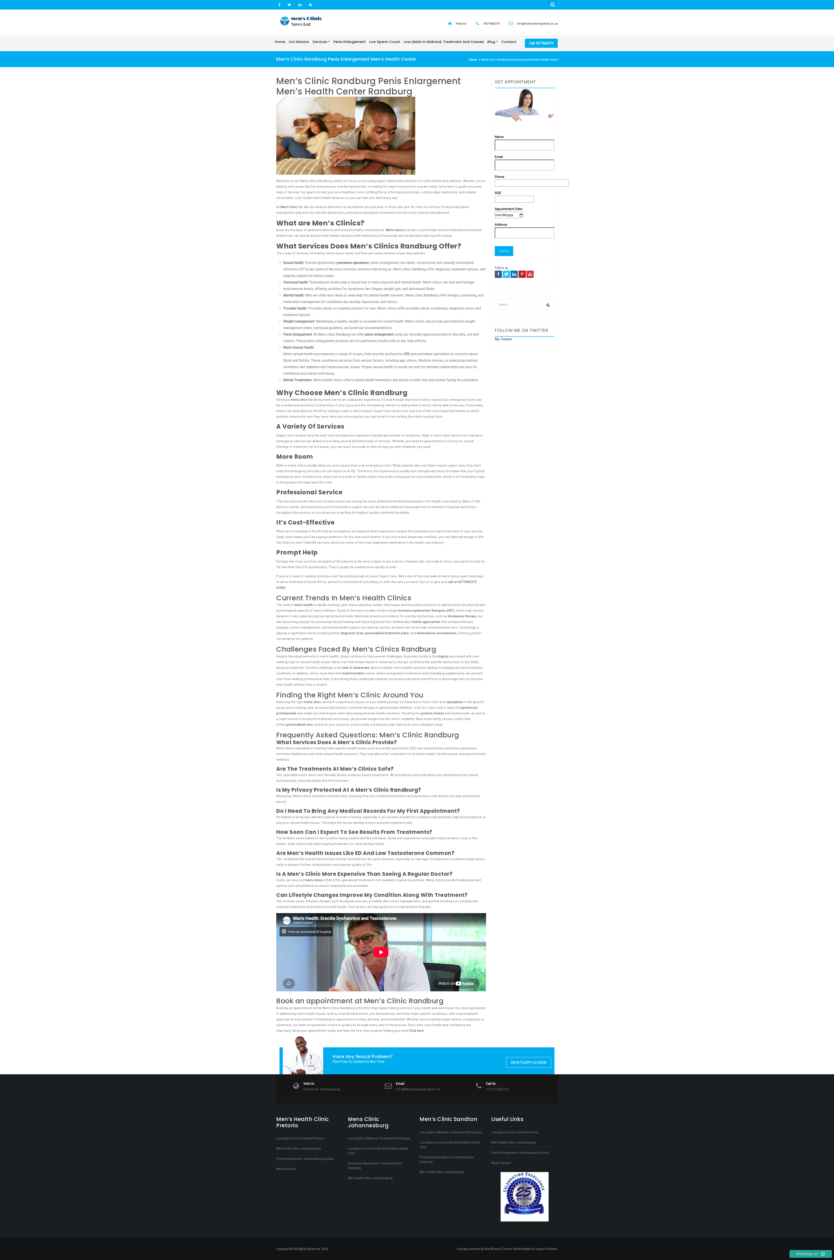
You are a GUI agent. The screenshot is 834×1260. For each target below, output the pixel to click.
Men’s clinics (395, 230)
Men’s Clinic (289, 207)
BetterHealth (522, 1249)
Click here (416, 1030)
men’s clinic (299, 399)
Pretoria (461, 23)
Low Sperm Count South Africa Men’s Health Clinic (378, 1151)
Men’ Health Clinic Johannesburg (298, 1148)
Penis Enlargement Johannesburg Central (305, 1159)
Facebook (279, 5)
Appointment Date (508, 209)
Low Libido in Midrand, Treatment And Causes (379, 1138)
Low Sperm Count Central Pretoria (299, 1138)
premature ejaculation (353, 263)
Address (501, 225)
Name (499, 137)
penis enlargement (379, 334)
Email (499, 157)
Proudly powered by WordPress (478, 1249)
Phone (500, 177)
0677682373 (491, 23)
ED (407, 354)
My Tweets (503, 339)
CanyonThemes (546, 1249)
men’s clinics (314, 880)
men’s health (303, 605)
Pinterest (310, 5)
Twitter (289, 5)
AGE (498, 193)
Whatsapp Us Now (529, 1062)
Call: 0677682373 (541, 43)
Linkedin (300, 5)
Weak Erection (286, 1169)
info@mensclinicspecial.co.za (537, 23)
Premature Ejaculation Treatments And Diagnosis (375, 1166)
